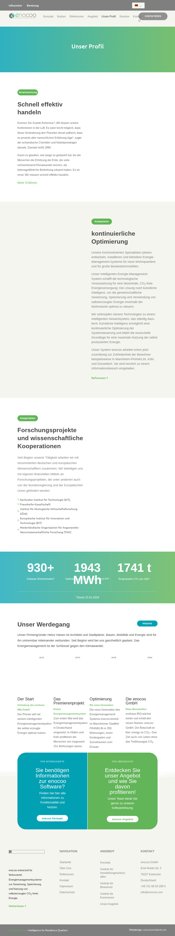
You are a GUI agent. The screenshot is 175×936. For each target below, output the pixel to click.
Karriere (124, 16)
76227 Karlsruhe (151, 874)
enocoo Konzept (52, 818)
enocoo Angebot (122, 819)
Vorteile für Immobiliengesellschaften (112, 873)
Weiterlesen (16, 906)
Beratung (33, 5)
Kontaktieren (153, 16)
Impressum (66, 886)
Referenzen (77, 16)
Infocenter (18, 5)
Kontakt (137, 16)
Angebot (93, 16)
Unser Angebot (109, 904)
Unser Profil (109, 16)
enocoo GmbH (149, 862)
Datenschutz (67, 892)
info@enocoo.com (152, 892)
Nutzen (61, 16)
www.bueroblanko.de (154, 929)
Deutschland (148, 880)
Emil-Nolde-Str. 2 (151, 868)
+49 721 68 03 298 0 (153, 886)
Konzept (48, 16)
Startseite (65, 862)
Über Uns (65, 868)
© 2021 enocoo (17, 930)
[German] (137, 5)
